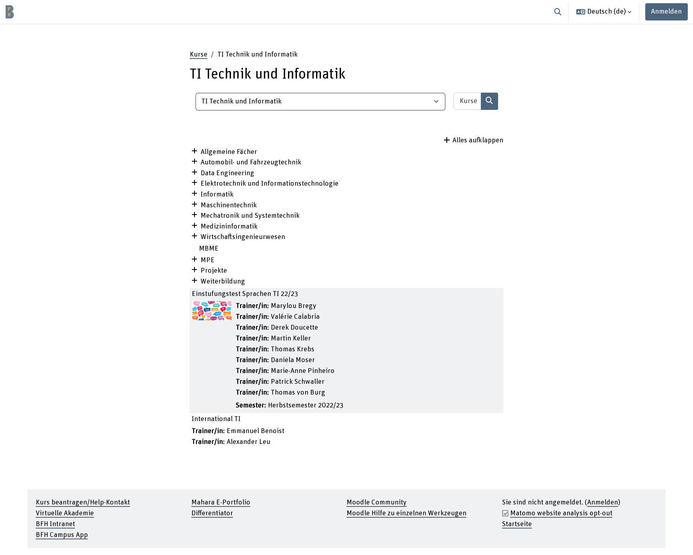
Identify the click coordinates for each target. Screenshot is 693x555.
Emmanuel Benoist (255, 431)
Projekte (214, 270)
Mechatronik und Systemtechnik (250, 215)
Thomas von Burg (298, 392)
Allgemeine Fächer (229, 152)
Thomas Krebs (292, 349)
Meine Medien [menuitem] (94, 11)
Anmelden (666, 11)
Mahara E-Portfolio (220, 502)
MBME (209, 248)
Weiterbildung (223, 281)
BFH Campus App (62, 535)
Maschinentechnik (229, 205)
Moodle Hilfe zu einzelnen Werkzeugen (406, 513)
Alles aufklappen (477, 140)
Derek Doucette (294, 327)
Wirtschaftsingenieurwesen (243, 237)
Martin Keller (291, 338)
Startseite (517, 524)
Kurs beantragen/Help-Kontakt (83, 502)
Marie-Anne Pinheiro (302, 371)
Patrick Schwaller (297, 381)
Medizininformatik (229, 226)
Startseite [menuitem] (50, 11)
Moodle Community (376, 502)
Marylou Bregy (293, 306)
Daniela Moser (293, 360)
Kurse (198, 54)
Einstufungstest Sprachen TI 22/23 (245, 294)
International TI (216, 419)
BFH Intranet (55, 524)
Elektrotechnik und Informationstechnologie (269, 183)
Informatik (217, 194)
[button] (558, 12)
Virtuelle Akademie (65, 513)
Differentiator (212, 513)
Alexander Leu (248, 442)
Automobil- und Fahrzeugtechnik (251, 162)
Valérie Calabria (295, 316)
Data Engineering (227, 173)
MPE (208, 260)
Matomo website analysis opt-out (561, 513)
